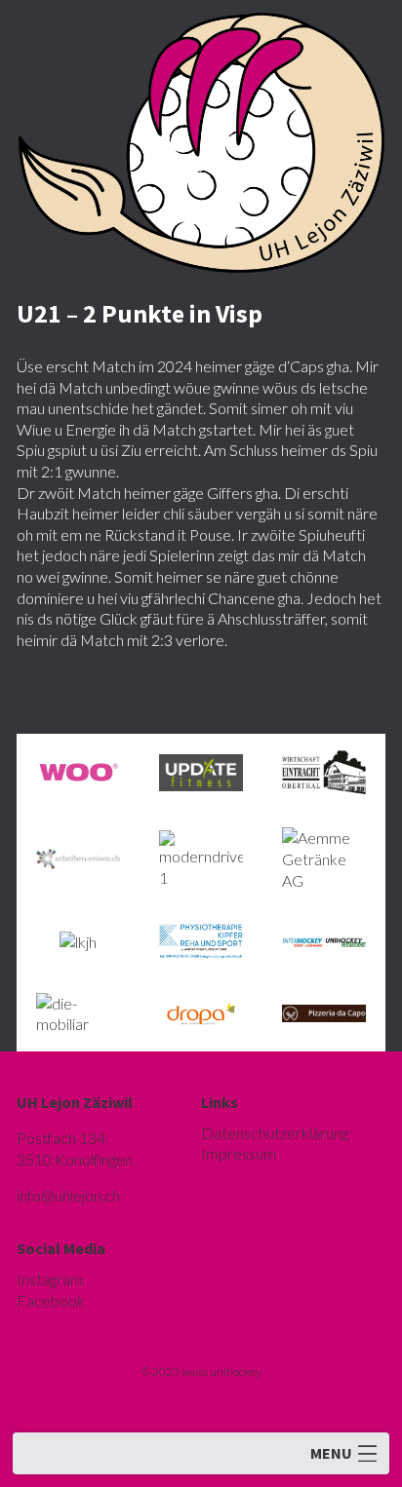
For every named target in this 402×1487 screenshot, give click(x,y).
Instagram (50, 1279)
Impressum (238, 1153)
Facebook (51, 1300)
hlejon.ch (68, 1195)
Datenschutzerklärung (274, 1133)
